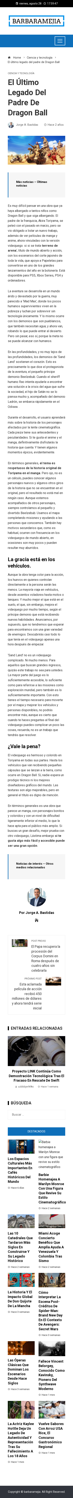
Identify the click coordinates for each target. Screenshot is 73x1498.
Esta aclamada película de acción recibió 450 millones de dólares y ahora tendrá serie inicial (27, 993)
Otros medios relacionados (34, 865)
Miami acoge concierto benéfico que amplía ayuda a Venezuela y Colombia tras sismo (51, 1247)
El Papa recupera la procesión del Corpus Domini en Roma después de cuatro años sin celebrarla (45, 955)
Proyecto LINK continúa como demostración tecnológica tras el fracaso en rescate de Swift (36, 1075)
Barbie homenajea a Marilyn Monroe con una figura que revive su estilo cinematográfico (52, 1188)
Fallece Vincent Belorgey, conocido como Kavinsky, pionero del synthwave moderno (52, 1375)
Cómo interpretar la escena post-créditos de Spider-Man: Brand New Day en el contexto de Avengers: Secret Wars (50, 1310)
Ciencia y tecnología (21, 73)
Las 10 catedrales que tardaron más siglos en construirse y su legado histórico (20, 1247)
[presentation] (12, 1065)
